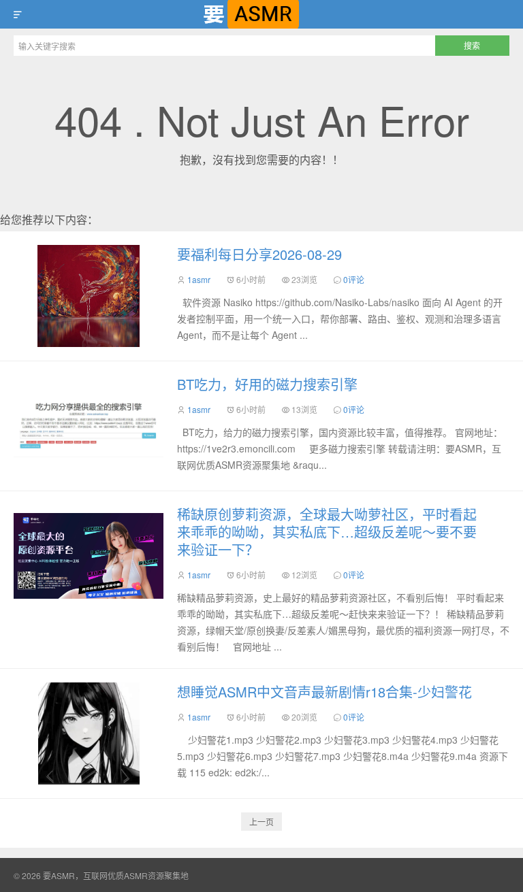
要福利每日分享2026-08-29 (259, 254)
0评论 (353, 279)
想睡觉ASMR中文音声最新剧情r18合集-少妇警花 (324, 691)
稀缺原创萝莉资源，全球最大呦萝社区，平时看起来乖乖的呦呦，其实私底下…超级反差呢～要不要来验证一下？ (327, 531)
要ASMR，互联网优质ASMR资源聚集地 (261, 14)
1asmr (198, 279)
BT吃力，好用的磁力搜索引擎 (267, 384)
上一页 (261, 821)
